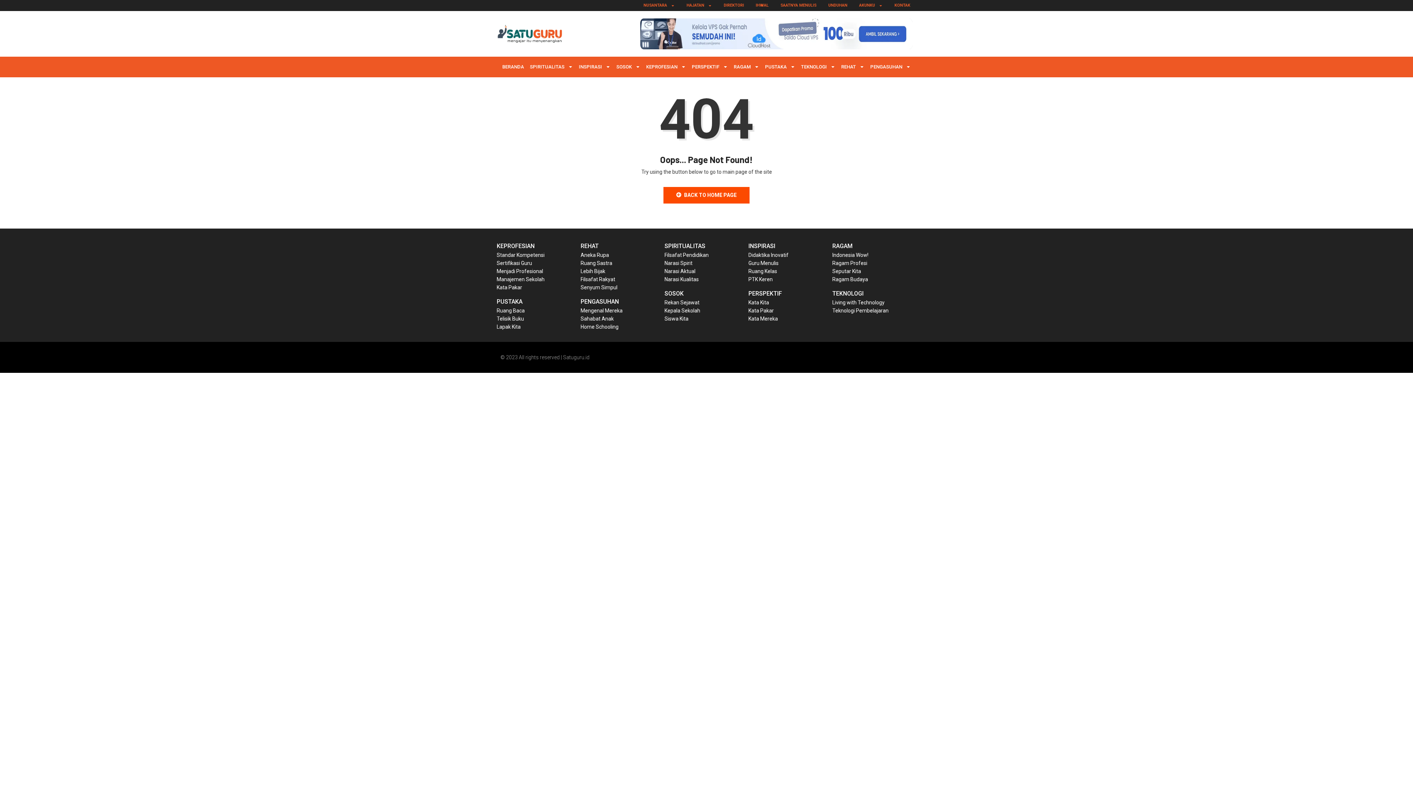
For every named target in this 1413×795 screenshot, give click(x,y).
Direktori (734, 5)
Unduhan (837, 5)
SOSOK (624, 67)
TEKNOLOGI (814, 67)
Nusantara (655, 5)
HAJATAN (695, 5)
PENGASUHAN (886, 67)
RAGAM (742, 67)
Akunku (867, 5)
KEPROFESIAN (661, 67)
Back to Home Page (710, 195)
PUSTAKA (776, 67)
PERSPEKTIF (705, 67)
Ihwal (762, 5)
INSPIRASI (590, 67)
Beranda (513, 67)
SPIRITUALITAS (547, 67)
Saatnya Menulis (798, 5)
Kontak (902, 5)
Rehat (848, 67)
